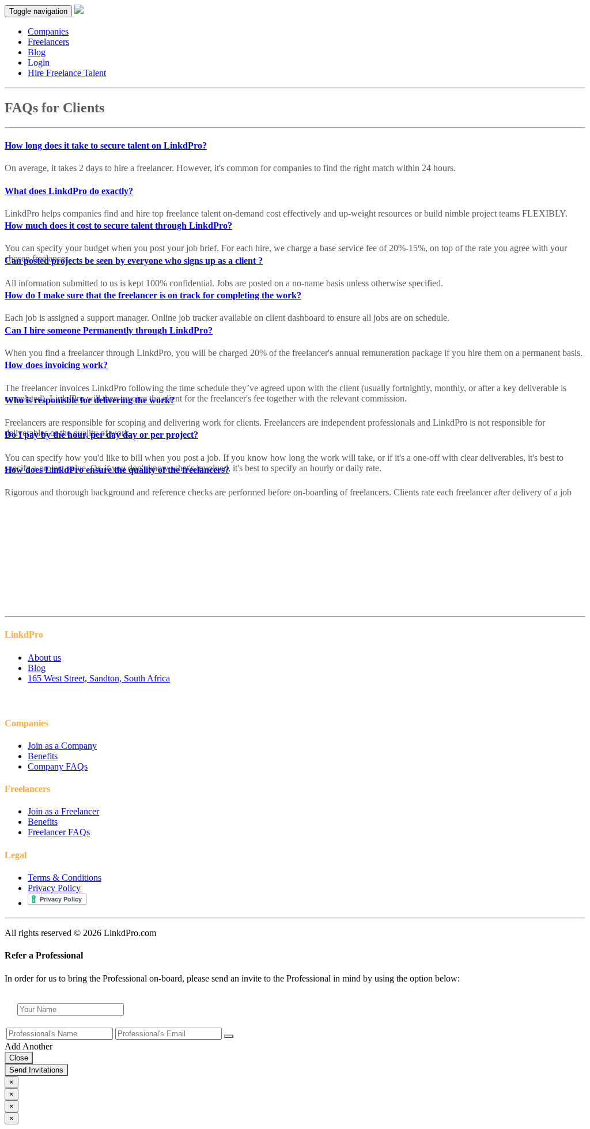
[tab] (295, 146)
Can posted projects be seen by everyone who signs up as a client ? (134, 261)
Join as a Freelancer (63, 811)
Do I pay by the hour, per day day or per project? (101, 435)
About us (44, 657)
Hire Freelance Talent (67, 73)
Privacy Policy (54, 888)
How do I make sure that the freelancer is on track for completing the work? (153, 295)
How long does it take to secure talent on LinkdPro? (106, 145)
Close (18, 1058)
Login (39, 62)
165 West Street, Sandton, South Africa (99, 678)
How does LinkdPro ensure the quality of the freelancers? (117, 470)
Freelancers (48, 42)
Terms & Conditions (64, 877)
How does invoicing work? (56, 365)
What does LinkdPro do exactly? (69, 191)
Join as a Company (62, 746)
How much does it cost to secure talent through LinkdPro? (118, 225)
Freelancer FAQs (59, 832)
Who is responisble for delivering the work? (90, 400)
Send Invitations (36, 1070)
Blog (37, 52)
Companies (48, 31)
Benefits (43, 756)
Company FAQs (58, 766)
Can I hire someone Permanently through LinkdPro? (109, 330)
